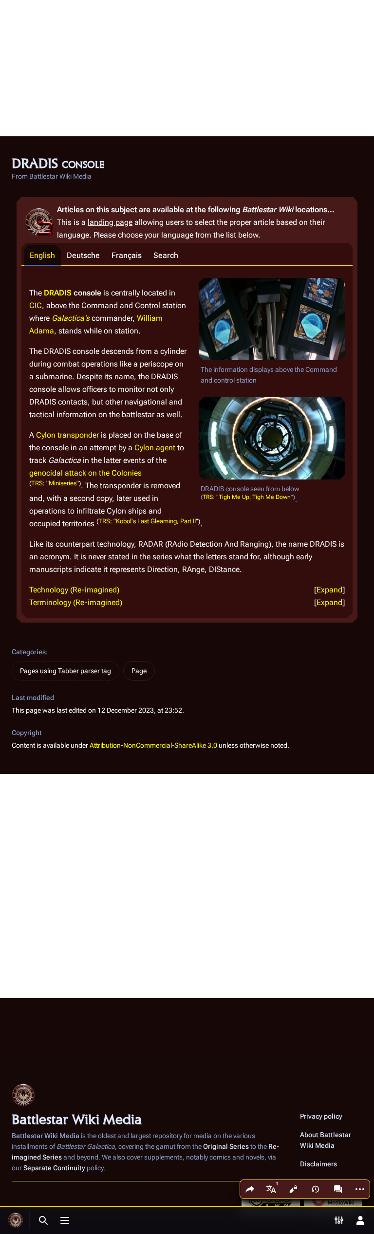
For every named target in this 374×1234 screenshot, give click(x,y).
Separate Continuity (54, 1168)
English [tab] (42, 255)
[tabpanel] (187, 442)
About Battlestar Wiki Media (325, 1140)
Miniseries (62, 483)
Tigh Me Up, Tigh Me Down (255, 497)
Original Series (226, 1146)
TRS (208, 497)
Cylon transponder (67, 435)
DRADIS (58, 292)
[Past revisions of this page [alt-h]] (315, 1189)
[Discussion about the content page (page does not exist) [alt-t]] (338, 1189)
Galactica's (71, 318)
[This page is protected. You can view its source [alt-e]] (293, 1189)
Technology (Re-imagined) (74, 589)
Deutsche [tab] (83, 255)
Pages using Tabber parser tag (65, 671)
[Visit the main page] (15, 1220)
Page (139, 671)
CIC (35, 305)
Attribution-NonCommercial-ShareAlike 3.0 (153, 745)
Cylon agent (154, 447)
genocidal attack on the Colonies (85, 473)
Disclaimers (318, 1164)
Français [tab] (127, 255)
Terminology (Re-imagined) (75, 602)
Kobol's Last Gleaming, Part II (156, 521)
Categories (29, 652)
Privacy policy (321, 1116)
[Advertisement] (187, 68)
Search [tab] (165, 255)
